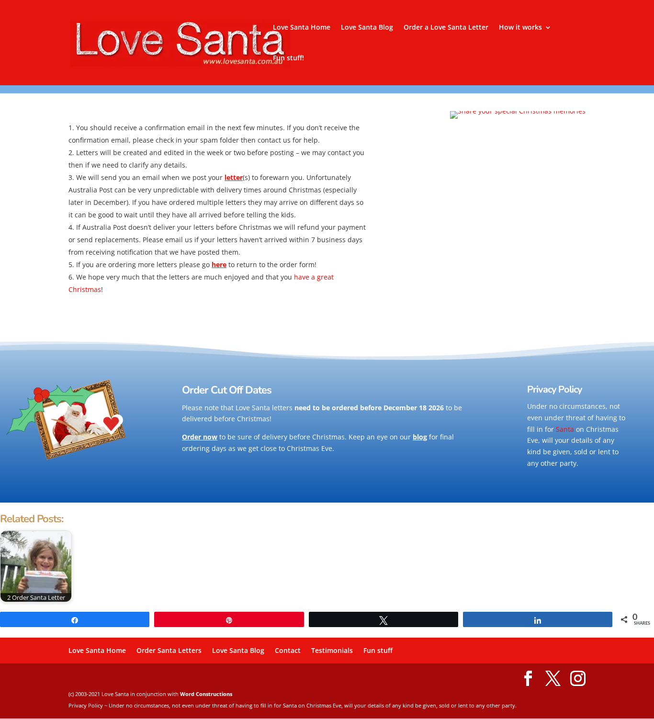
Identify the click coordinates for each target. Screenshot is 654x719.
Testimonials (332, 650)
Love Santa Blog (367, 28)
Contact (288, 650)
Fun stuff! (288, 58)
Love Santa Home (301, 28)
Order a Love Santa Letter (446, 28)
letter (234, 177)
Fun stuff (378, 650)
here (219, 264)
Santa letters (272, 407)
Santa (565, 429)
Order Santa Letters (169, 650)
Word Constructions (206, 693)
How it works (520, 28)
